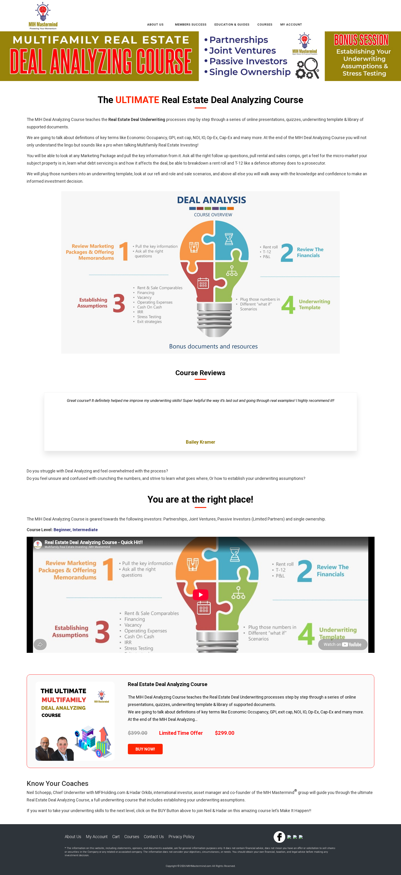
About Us (155, 24)
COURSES (264, 24)
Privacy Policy (181, 836)
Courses (131, 836)
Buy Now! (145, 749)
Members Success (191, 24)
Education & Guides (231, 24)
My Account (291, 24)
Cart (116, 836)
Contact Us (154, 836)
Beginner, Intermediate (76, 529)
